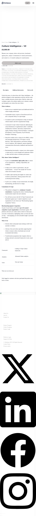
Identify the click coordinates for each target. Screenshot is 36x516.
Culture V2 (9, 84)
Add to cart (18, 63)
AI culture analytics (11, 69)
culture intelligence (15, 72)
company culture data (25, 69)
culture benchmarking (21, 70)
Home (3, 42)
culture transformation (9, 75)
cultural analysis (7, 70)
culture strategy (27, 74)
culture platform (16, 74)
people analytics (22, 79)
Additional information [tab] (18, 90)
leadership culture (23, 77)
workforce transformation (10, 80)
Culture (6, 42)
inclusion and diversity (9, 77)
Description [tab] (5, 90)
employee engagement (24, 75)
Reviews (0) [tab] (30, 90)
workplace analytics (26, 80)
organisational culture (9, 79)
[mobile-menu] (33, 3)
